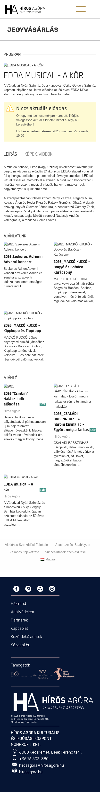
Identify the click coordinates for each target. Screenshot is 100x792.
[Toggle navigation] (81, 9)
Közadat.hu (20, 645)
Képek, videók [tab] (38, 154)
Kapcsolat (19, 628)
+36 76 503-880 (34, 758)
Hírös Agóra (12, 411)
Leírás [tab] (10, 154)
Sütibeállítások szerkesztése (65, 552)
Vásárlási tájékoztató (24, 552)
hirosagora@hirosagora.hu (41, 765)
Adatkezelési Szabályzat (72, 545)
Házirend (18, 603)
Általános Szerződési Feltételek (27, 545)
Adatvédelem (22, 612)
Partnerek (19, 620)
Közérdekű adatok (26, 636)
